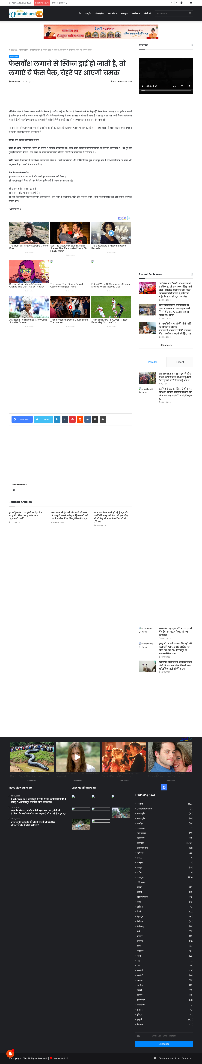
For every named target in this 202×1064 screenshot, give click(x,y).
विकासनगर (141, 1005)
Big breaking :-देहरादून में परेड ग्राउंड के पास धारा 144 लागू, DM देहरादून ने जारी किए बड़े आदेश (175, 377)
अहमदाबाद (141, 828)
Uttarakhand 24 (60, 1058)
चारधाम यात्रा (142, 897)
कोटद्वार (140, 862)
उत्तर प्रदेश (141, 833)
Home (14, 50)
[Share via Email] (95, 419)
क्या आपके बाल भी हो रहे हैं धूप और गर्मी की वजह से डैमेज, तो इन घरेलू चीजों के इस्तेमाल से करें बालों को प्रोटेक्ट (111, 517)
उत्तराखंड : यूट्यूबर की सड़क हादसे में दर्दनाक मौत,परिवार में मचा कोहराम (175, 632)
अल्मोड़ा (140, 823)
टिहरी (139, 902)
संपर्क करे (147, 13)
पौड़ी (138, 931)
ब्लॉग (138, 946)
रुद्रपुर (139, 995)
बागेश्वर (140, 936)
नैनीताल (140, 921)
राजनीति (140, 970)
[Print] (103, 419)
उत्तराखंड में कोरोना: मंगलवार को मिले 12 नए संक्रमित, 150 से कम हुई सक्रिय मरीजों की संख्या (175, 665)
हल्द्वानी (139, 1019)
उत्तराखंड (111, 13)
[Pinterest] (72, 419)
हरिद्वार (139, 1014)
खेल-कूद (124, 13)
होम (80, 13)
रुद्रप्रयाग (141, 1000)
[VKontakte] (87, 419)
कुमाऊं (139, 857)
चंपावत (139, 887)
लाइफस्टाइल (23, 50)
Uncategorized (144, 808)
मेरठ (138, 960)
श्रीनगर (140, 1009)
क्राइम (139, 867)
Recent (180, 361)
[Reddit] (80, 419)
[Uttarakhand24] (26, 13)
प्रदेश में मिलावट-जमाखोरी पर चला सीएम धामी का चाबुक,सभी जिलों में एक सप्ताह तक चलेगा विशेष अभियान (175, 310)
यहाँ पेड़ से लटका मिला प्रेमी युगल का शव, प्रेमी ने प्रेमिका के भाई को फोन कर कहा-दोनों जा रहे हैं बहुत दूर (175, 393)
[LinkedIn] (57, 419)
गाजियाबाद (141, 882)
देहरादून (140, 916)
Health (140, 803)
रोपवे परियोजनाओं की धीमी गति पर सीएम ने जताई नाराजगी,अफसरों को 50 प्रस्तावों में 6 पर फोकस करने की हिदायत (175, 328)
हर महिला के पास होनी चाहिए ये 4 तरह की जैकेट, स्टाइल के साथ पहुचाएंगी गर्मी (26, 515)
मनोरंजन (135, 13)
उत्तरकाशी (140, 838)
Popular (152, 361)
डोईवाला (140, 906)
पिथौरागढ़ (140, 926)
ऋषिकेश (140, 853)
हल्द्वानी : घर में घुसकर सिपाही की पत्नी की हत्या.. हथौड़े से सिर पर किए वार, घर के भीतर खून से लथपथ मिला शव (175, 648)
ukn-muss (15, 81)
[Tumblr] (65, 419)
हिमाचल (140, 1024)
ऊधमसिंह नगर (142, 848)
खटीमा (139, 872)
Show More (166, 345)
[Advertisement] (70, 98)
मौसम (139, 965)
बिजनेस (140, 941)
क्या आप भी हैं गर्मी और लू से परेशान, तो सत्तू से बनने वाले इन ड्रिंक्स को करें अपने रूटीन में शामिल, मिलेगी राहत (69, 515)
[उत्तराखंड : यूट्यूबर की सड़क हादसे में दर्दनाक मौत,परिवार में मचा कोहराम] (147, 633)
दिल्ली (139, 911)
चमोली (139, 892)
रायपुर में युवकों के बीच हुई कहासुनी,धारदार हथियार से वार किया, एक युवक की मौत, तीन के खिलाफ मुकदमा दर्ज (93, 2)
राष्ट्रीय (88, 13)
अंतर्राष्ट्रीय (99, 13)
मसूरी (139, 956)
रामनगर (140, 980)
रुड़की (139, 990)
